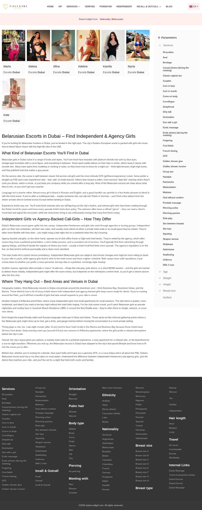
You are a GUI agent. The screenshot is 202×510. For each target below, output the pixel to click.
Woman (73, 488)
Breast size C (142, 459)
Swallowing (40, 455)
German (106, 472)
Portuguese (141, 409)
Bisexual (73, 398)
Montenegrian (142, 392)
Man (71, 484)
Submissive (41, 451)
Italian (105, 481)
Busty (71, 433)
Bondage (6, 403)
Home (50, 6)
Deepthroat (7, 439)
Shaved (72, 411)
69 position (7, 394)
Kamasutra (40, 396)
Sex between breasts (45, 430)
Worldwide (174, 457)
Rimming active (43, 417)
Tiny (71, 458)
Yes (171, 398)
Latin (104, 417)
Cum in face (8, 422)
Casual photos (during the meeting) (15, 408)
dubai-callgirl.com (88, 19)
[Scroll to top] (195, 497)
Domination (7, 448)
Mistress (39, 404)
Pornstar (106, 6)
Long (171, 432)
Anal (4, 398)
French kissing (9, 476)
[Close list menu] (160, 45)
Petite (71, 441)
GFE (4, 480)
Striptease (40, 446)
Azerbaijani (107, 443)
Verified (90, 6)
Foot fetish (7, 472)
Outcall (38, 480)
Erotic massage (9, 456)
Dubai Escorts (176, 479)
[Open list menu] (160, 271)
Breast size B (142, 455)
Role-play (40, 425)
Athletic (72, 429)
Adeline (83, 66)
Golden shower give (12, 484)
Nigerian (140, 400)
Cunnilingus (8, 435)
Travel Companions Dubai (182, 475)
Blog (169, 6)
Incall (38, 476)
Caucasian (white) (111, 413)
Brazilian (106, 451)
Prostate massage (44, 413)
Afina (56, 66)
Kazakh (106, 485)
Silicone (173, 392)
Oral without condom (45, 409)
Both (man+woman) (112, 387)
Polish (139, 404)
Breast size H (142, 480)
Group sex (40, 387)
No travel (173, 445)
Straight (73, 394)
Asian (105, 405)
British (105, 455)
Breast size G (142, 476)
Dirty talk (6, 443)
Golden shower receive (13, 489)
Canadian (107, 460)
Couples (6, 418)
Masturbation (41, 400)
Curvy (72, 437)
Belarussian (108, 447)
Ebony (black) (109, 409)
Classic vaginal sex (11, 414)
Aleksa (32, 66)
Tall (70, 454)
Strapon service (43, 442)
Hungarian (107, 477)
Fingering (6, 468)
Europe (172, 453)
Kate (6, 115)
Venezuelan (141, 434)
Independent (124, 6)
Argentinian (108, 439)
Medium (173, 428)
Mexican (140, 387)
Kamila (107, 66)
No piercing (74, 471)
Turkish (139, 425)
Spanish (140, 421)
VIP (60, 6)
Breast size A (142, 451)
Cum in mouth (9, 427)
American (107, 434)
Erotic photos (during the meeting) (14, 462)
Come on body (9, 431)
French (105, 468)
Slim (71, 450)
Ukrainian (140, 430)
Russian (140, 417)
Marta (7, 66)
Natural (72, 416)
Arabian (106, 400)
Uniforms (39, 459)
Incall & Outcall (42, 485)
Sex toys (39, 434)
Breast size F (142, 472)
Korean (106, 489)
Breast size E (142, 468)
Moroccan (141, 396)
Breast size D (142, 464)
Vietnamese (141, 438)
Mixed (105, 421)
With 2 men (41, 463)
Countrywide (175, 449)
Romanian (141, 413)
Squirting (39, 438)
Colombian (107, 464)
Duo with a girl (9, 452)
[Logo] (18, 6)
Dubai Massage (177, 470)
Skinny (72, 445)
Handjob (39, 392)
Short (171, 423)
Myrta (131, 66)
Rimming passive (43, 421)
